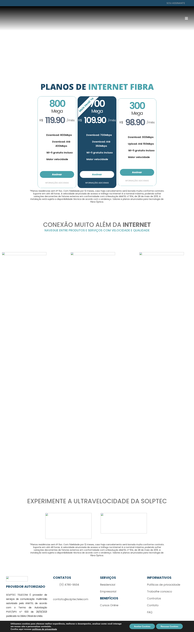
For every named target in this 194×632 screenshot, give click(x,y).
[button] (175, 3)
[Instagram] (61, 606)
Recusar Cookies (169, 626)
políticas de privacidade (44, 629)
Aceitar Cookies (142, 626)
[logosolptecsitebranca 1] (34, 18)
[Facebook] (55, 606)
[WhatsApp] (67, 606)
